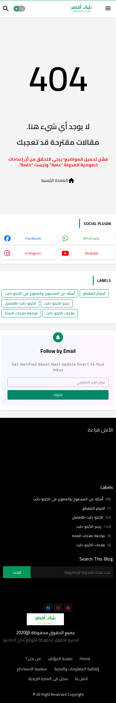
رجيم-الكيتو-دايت (56, 303)
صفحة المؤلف (60, 659)
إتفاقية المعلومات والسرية (76, 669)
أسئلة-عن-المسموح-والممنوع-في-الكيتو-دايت (40, 293)
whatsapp (91, 238)
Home (85, 659)
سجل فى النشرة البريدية (48, 679)
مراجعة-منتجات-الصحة (21, 313)
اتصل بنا (81, 679)
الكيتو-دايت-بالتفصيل (20, 303)
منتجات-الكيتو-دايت (60, 313)
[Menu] (108, 9)
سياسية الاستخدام (32, 669)
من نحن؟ (33, 659)
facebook (33, 238)
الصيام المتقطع (94, 293)
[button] (19, 9)
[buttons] (48, 608)
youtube (91, 253)
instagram (33, 253)
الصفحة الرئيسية (58, 180)
